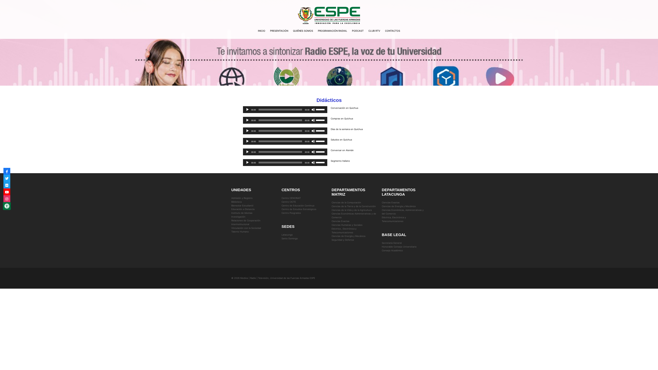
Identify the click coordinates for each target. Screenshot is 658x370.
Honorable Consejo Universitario (399, 246)
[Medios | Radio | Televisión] (329, 16)
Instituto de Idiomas (241, 213)
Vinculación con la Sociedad (246, 228)
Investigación (238, 216)
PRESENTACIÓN (279, 30)
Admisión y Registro (242, 198)
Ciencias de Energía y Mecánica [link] (348, 236)
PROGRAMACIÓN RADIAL (332, 30)
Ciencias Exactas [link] (340, 221)
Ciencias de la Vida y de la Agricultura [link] (352, 210)
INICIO (261, 30)
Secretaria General (392, 243)
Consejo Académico (392, 250)
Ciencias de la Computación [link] (346, 202)
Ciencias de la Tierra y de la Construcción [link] (354, 206)
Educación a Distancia (242, 209)
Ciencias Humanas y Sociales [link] (347, 225)
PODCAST (358, 30)
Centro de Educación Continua (298, 205)
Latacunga (287, 234)
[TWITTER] (6, 178)
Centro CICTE (289, 201)
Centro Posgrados (291, 213)
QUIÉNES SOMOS (303, 30)
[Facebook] (6, 171)
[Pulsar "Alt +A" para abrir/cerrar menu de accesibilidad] (7, 206)
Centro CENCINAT (291, 198)
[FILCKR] (6, 185)
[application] (285, 109)
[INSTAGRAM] (6, 198)
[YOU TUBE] (6, 191)
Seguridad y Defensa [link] (343, 239)
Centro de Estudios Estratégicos (299, 209)
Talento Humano (240, 231)
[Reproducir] (247, 109)
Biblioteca (236, 201)
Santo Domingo (290, 238)
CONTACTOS (392, 30)
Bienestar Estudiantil (242, 205)
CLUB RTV (374, 30)
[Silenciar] (313, 109)
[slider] (321, 109)
